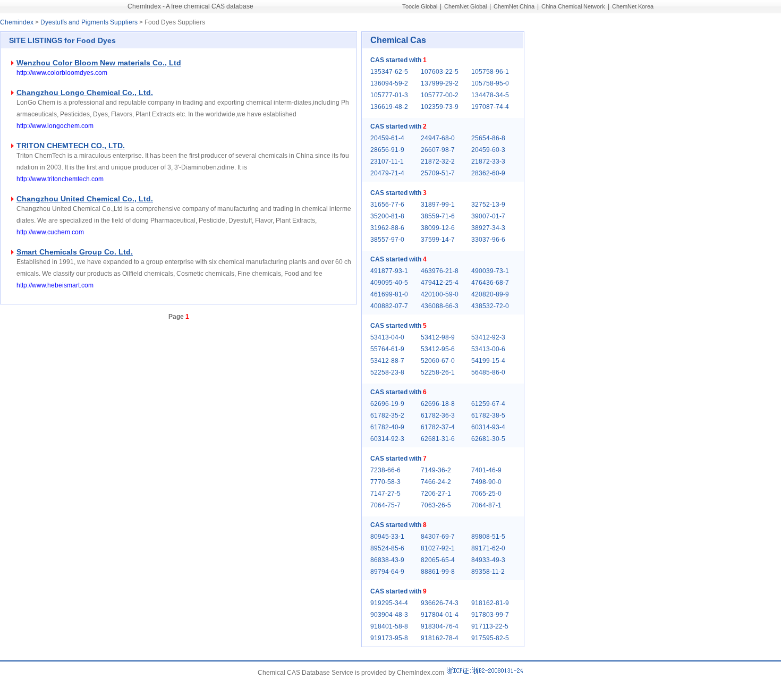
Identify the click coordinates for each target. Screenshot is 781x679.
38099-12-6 (438, 228)
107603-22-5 (440, 71)
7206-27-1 (436, 493)
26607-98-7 (438, 150)
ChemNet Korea (632, 6)
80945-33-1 (387, 536)
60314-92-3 (387, 439)
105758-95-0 (490, 83)
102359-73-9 (440, 107)
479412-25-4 (440, 282)
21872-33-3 (488, 161)
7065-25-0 (486, 493)
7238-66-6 (385, 470)
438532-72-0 (490, 306)
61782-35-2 (387, 415)
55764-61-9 (387, 349)
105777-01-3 (389, 95)
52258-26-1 (438, 372)
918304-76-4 (440, 626)
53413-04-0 (387, 337)
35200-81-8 (387, 216)
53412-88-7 (387, 360)
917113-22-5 (489, 626)
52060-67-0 (438, 360)
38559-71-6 (438, 216)
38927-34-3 (488, 228)
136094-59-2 (389, 83)
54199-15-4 (488, 360)
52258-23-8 (387, 372)
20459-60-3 (488, 150)
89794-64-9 (387, 571)
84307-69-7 (438, 536)
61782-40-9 (387, 427)
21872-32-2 (438, 161)
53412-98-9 (438, 337)
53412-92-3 (488, 337)
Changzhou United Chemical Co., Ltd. (84, 198)
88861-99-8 (438, 571)
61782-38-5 (488, 415)
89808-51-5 (488, 536)
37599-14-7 (438, 239)
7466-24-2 (436, 482)
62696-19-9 (387, 404)
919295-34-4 (389, 603)
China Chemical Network (573, 6)
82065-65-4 (438, 560)
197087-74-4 (490, 107)
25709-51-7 (438, 173)
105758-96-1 (490, 71)
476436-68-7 (490, 282)
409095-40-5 (389, 282)
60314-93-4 (488, 427)
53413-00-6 (488, 349)
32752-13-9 (488, 204)
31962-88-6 (387, 228)
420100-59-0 (440, 294)
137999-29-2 (440, 83)
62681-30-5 (488, 439)
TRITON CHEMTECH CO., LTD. (70, 145)
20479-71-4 (387, 173)
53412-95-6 (438, 349)
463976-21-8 (440, 271)
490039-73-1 (490, 271)
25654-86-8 (488, 138)
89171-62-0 (488, 548)
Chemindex (16, 22)
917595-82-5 (490, 638)
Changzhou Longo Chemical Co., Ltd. (84, 92)
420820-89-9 (490, 294)
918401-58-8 (389, 626)
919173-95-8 (389, 638)
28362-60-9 (488, 173)
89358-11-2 (488, 571)
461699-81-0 (389, 294)
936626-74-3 (440, 603)
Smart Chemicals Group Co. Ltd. (74, 252)
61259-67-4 (488, 404)
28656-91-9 (387, 150)
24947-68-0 (438, 138)
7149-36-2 (436, 470)
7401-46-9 (486, 470)
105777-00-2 (440, 95)
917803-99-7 (490, 614)
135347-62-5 (389, 71)
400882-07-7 (389, 306)
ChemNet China (514, 6)
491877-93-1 (389, 271)
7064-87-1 (486, 505)
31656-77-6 (387, 204)
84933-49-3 (488, 560)
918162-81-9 (490, 603)
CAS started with (398, 60)
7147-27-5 (385, 493)
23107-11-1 (387, 161)
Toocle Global (419, 6)
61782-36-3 (438, 415)
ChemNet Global (465, 6)
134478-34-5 (490, 95)
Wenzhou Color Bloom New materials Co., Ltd (98, 62)
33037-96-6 (488, 239)
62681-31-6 (438, 439)
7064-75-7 (385, 505)
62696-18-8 (438, 404)
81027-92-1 (438, 548)
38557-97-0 (387, 239)
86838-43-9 (387, 560)
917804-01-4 (440, 614)
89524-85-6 (387, 548)
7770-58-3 (385, 482)
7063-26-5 (436, 505)
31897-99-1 (438, 204)
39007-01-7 (488, 216)
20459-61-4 (387, 138)
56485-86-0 (488, 372)
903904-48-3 (389, 614)
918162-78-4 (440, 638)
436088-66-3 (440, 306)
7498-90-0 (486, 482)
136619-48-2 (389, 107)
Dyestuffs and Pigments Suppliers (89, 22)
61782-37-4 (438, 427)
